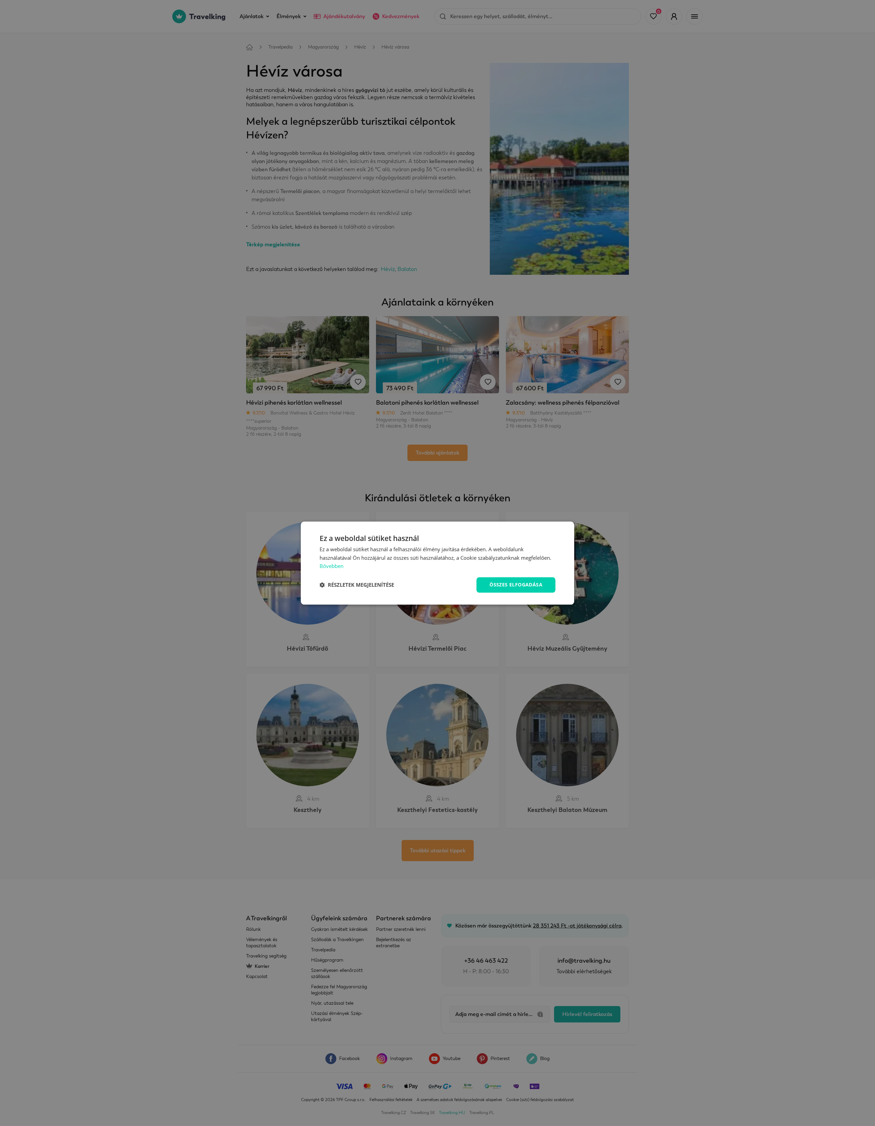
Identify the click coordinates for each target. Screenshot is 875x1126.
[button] (357, 585)
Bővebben (332, 566)
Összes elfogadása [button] (515, 584)
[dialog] (437, 563)
